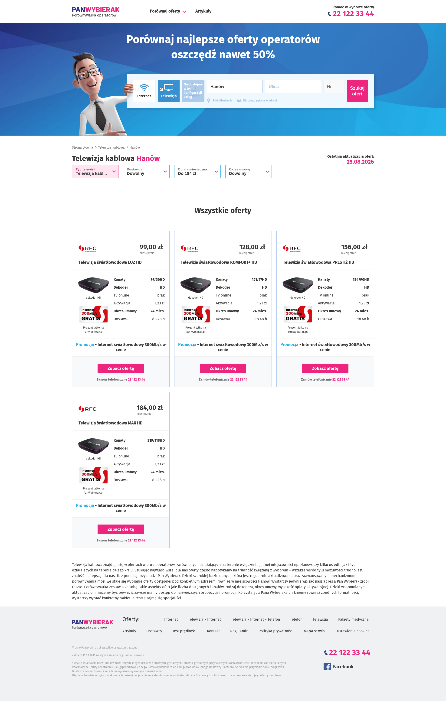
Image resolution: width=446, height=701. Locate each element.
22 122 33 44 (136, 379)
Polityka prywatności (276, 631)
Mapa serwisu (315, 631)
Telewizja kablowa (111, 147)
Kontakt (213, 631)
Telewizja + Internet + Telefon (255, 619)
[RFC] (100, 248)
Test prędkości (184, 631)
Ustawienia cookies (353, 631)
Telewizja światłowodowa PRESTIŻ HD (318, 263)
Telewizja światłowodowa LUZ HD (110, 263)
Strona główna (82, 147)
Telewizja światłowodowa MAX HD (111, 423)
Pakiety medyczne (353, 619)
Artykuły (203, 11)
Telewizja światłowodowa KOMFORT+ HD (219, 263)
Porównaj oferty (165, 11)
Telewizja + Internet (204, 619)
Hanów (135, 147)
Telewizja (320, 619)
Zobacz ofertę (121, 369)
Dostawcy (154, 631)
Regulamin (239, 631)
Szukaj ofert (357, 90)
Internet (171, 619)
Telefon (296, 619)
